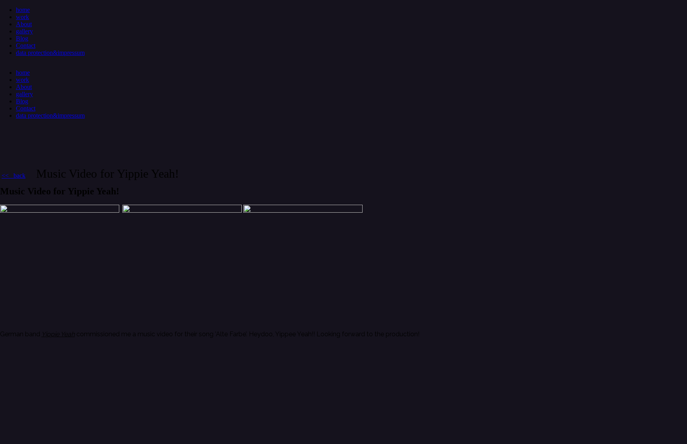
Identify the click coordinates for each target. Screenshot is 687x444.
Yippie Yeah (58, 334)
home (23, 9)
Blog (22, 38)
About (24, 24)
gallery (24, 31)
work (22, 17)
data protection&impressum (50, 52)
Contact (25, 45)
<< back (13, 175)
